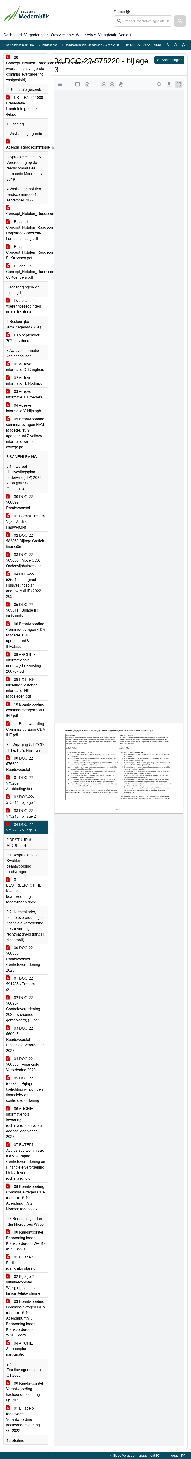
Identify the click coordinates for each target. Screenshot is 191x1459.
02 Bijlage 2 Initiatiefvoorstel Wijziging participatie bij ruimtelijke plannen (24, 1285)
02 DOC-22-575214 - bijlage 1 (21, 800)
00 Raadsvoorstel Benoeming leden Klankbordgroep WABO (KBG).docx (25, 1240)
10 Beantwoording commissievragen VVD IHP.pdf (25, 710)
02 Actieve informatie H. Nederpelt (25, 380)
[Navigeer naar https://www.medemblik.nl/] (26, 18)
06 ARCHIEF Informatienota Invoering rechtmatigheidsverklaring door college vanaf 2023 (27, 1123)
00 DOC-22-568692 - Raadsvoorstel (20, 502)
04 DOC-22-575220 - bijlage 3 (21, 827)
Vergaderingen (36, 35)
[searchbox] (143, 21)
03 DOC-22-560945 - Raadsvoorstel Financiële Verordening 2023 (25, 1039)
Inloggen (174, 1455)
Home (34, 45)
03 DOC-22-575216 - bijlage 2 (21, 813)
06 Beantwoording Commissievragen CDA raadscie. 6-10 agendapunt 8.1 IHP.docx (25, 635)
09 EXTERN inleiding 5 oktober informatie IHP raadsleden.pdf (21, 688)
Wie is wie (84, 35)
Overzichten (61, 35)
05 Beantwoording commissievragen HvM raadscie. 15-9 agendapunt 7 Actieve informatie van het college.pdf (25, 433)
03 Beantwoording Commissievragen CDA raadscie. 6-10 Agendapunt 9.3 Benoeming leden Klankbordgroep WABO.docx (25, 1318)
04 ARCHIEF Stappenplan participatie (21, 1348)
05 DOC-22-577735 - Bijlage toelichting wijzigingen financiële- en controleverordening (24, 1089)
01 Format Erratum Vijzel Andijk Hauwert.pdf (25, 521)
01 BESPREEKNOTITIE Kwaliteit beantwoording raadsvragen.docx (23, 891)
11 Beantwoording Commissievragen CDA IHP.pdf (25, 729)
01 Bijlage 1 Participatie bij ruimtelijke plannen (22, 1262)
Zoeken (119, 12)
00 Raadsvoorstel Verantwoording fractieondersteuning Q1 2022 (24, 1391)
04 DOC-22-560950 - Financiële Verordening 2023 (22, 1064)
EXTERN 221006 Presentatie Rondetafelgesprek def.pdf (24, 106)
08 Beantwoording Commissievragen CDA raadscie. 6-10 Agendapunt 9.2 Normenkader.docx (25, 1198)
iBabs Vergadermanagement (134, 1455)
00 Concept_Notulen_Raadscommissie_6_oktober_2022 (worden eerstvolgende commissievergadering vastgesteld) (27, 68)
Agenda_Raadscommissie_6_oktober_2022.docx (27, 147)
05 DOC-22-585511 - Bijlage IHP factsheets (23, 610)
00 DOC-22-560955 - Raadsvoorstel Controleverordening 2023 (23, 959)
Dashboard (12, 35)
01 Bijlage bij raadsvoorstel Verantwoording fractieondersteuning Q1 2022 (23, 1419)
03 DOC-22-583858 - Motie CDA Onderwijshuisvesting (24, 560)
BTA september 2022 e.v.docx (22, 338)
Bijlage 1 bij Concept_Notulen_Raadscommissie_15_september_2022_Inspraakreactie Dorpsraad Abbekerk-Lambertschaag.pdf (27, 230)
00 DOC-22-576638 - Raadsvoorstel (20, 763)
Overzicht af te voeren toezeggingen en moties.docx (23, 306)
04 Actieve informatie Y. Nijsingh (23, 408)
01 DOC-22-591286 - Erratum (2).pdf (20, 984)
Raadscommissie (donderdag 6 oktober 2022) (94, 45)
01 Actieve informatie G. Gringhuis (25, 367)
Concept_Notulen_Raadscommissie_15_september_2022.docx (27, 214)
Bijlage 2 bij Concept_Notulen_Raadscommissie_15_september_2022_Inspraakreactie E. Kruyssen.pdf (27, 252)
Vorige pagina (171, 60)
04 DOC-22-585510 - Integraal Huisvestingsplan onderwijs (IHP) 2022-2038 (24, 585)
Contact (124, 35)
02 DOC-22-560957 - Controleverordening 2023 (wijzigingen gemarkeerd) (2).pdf (23, 1009)
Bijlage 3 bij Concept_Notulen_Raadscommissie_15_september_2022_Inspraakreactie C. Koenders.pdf (27, 271)
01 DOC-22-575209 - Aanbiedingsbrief (20, 783)
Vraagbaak (107, 35)
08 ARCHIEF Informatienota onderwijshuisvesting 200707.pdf (23, 663)
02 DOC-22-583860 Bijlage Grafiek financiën (25, 541)
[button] (180, 21)
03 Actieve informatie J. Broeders (24, 394)
